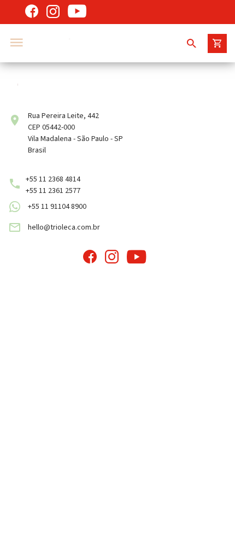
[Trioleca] (98, 43)
